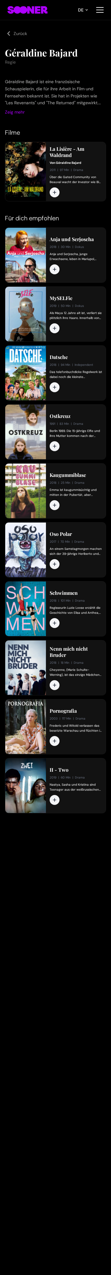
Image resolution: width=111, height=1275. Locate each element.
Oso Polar (61, 534)
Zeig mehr (15, 112)
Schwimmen (64, 593)
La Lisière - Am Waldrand (67, 152)
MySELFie (61, 298)
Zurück (20, 33)
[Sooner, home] (27, 10)
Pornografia (63, 711)
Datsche (59, 357)
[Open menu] (100, 10)
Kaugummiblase (68, 475)
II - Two (59, 770)
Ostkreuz (60, 416)
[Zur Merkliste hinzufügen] (55, 192)
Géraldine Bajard (68, 163)
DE (81, 10)
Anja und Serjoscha (72, 239)
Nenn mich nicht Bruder (69, 652)
